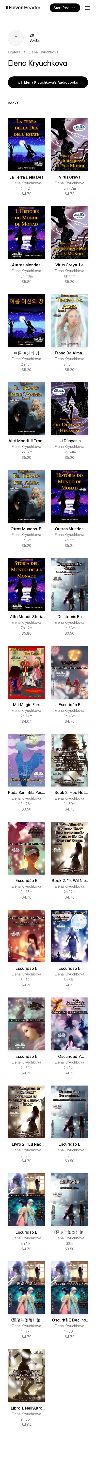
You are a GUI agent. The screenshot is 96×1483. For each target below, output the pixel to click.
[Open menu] (87, 8)
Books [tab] (13, 103)
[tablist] (48, 103)
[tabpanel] (48, 772)
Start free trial (65, 8)
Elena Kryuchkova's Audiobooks (51, 82)
